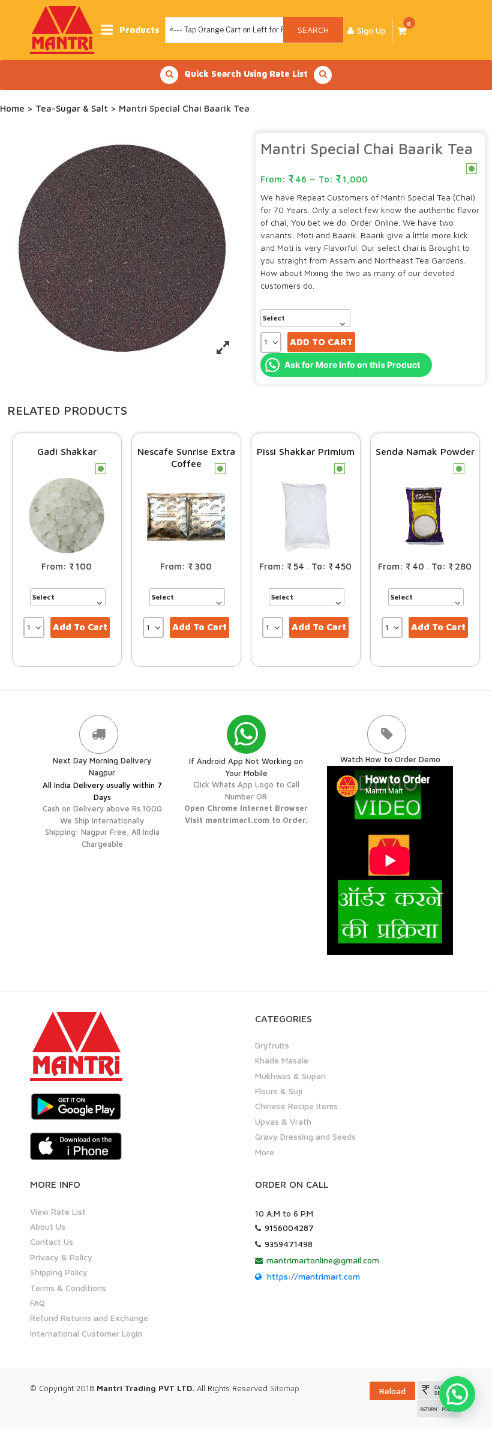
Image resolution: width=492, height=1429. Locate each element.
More (264, 1152)
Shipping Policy (59, 1272)
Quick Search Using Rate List (246, 73)
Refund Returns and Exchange (89, 1318)
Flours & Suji (278, 1091)
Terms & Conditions (68, 1288)
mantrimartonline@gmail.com (322, 1260)
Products (139, 30)
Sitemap (284, 1388)
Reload (392, 1391)
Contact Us (51, 1241)
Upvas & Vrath (283, 1121)
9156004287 (289, 1228)
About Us (47, 1226)
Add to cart (321, 342)
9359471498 (289, 1244)
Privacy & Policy (61, 1257)
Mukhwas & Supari (290, 1076)
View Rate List (58, 1211)
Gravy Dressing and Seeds (305, 1136)
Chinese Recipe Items (296, 1106)
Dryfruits (272, 1045)
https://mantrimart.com (313, 1276)
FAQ (37, 1303)
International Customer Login (86, 1333)
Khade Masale (281, 1060)
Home (12, 108)
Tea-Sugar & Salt (71, 108)
